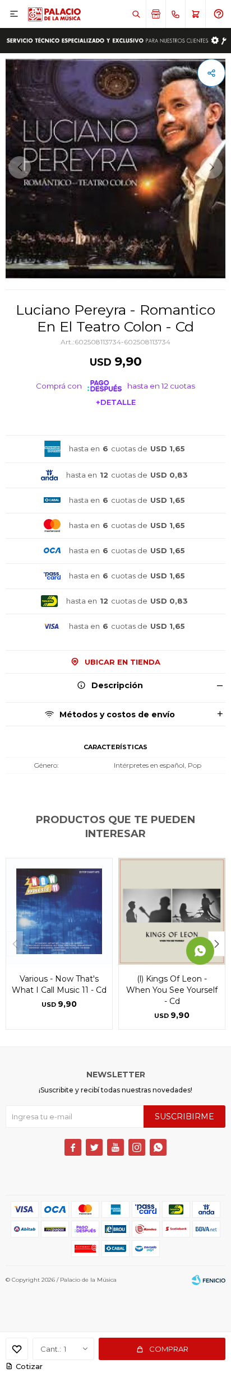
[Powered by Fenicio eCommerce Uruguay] (208, 1280)
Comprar (168, 1348)
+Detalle (116, 402)
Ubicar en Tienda (122, 661)
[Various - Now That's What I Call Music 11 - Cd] (59, 911)
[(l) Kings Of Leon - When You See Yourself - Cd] (171, 911)
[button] (136, 14)
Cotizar (29, 1366)
